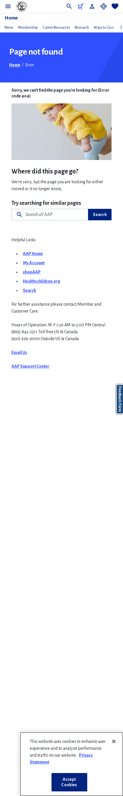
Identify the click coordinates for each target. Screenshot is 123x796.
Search (100, 214)
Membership (28, 28)
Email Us (19, 352)
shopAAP (32, 272)
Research (82, 28)
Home (11, 18)
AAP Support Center (30, 366)
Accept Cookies (69, 782)
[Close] (114, 741)
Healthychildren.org (41, 281)
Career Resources (56, 28)
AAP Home (33, 253)
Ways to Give (104, 28)
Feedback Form (120, 399)
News (9, 28)
